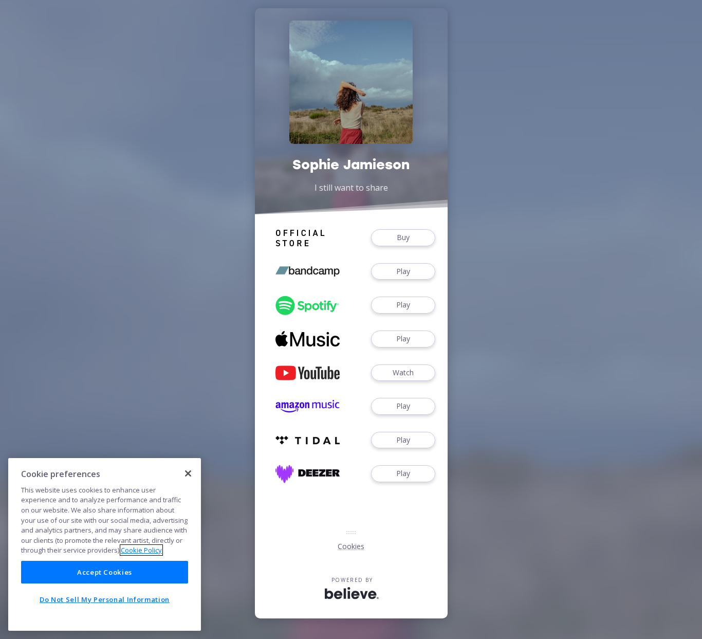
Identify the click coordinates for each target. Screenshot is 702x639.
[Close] (188, 473)
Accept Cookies (104, 572)
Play (403, 271)
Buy (403, 237)
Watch (403, 372)
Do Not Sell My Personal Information (105, 599)
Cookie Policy (141, 550)
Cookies (351, 546)
